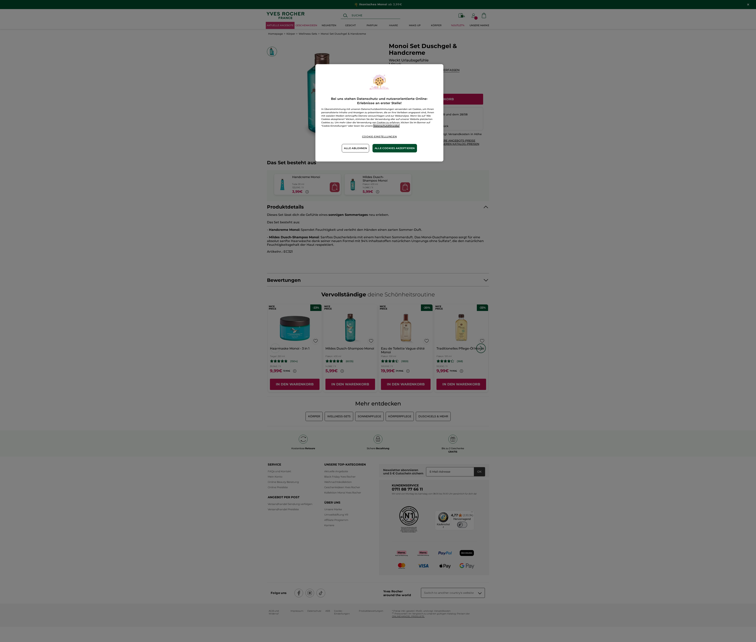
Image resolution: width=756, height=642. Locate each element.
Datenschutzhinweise (386, 125)
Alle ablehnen (355, 148)
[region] (379, 112)
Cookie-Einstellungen (379, 136)
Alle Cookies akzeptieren (395, 148)
